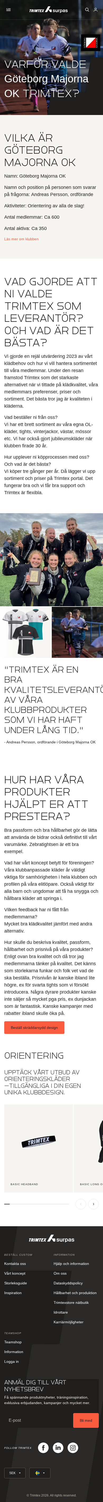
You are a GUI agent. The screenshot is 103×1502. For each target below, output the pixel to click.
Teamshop (13, 1342)
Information (13, 1352)
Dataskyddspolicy (68, 1283)
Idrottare (61, 1312)
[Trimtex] (48, 9)
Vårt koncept (14, 1273)
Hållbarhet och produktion (75, 1293)
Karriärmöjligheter (68, 1322)
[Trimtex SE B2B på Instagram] (73, 1448)
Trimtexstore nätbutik (71, 1302)
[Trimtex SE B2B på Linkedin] (58, 1448)
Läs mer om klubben (21, 239)
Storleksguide (15, 1283)
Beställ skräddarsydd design (34, 1027)
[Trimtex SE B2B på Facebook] (43, 1448)
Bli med (86, 1420)
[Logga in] (95, 10)
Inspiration (13, 1293)
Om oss (60, 1273)
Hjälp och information (71, 1263)
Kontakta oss (15, 1263)
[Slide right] (93, 1204)
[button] (8, 10)
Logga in (11, 1361)
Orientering (34, 1055)
